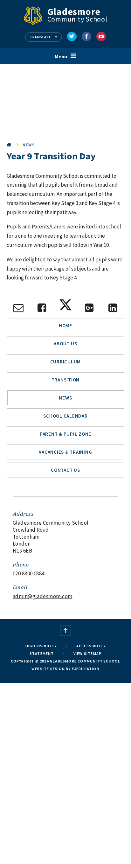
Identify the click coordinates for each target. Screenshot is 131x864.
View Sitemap (87, 653)
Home (9, 145)
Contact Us (65, 470)
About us (65, 344)
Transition (66, 380)
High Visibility (41, 645)
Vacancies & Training (65, 452)
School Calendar (65, 416)
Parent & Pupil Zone (65, 434)
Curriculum (65, 362)
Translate (41, 37)
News (29, 145)
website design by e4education (65, 668)
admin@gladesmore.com (42, 596)
